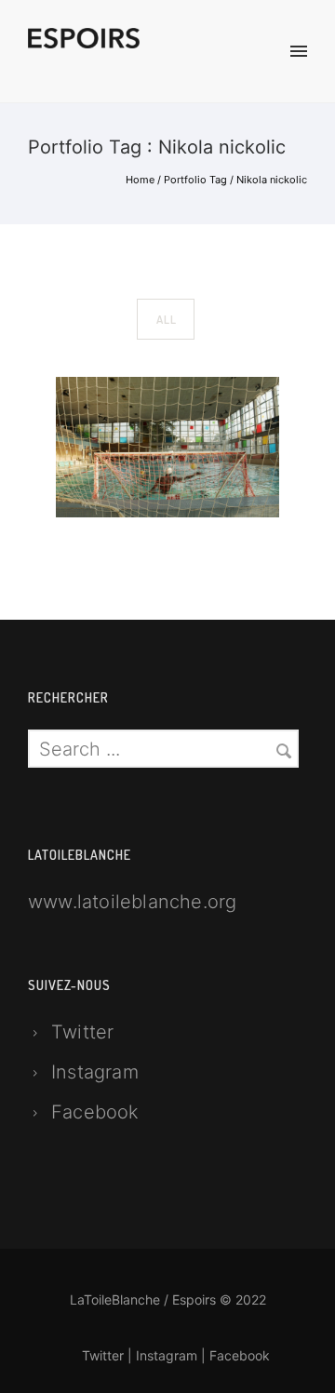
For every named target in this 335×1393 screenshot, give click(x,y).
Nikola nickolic (271, 179)
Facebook (95, 1112)
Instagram (95, 1072)
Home (140, 179)
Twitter (82, 1032)
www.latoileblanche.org (132, 902)
